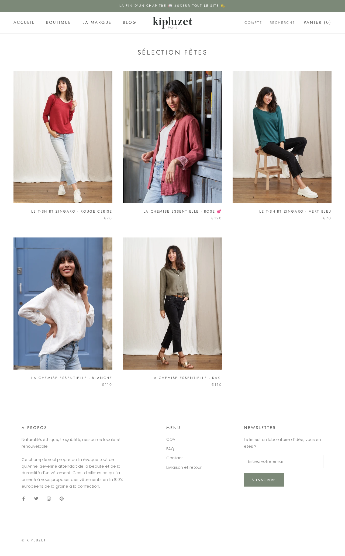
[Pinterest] (62, 498)
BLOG (130, 22)
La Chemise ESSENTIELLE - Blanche (71, 377)
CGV (170, 439)
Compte (253, 22)
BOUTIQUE (58, 22)
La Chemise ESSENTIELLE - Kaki (186, 377)
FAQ (170, 448)
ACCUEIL (24, 22)
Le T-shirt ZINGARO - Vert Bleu (295, 211)
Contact (174, 458)
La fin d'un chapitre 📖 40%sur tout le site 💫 (172, 5)
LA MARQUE (97, 22)
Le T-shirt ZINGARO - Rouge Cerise (71, 211)
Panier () (318, 22)
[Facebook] (24, 498)
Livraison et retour (184, 467)
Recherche (282, 22)
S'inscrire (264, 480)
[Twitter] (36, 498)
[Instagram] (49, 498)
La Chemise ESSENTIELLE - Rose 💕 (182, 211)
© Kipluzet (34, 540)
